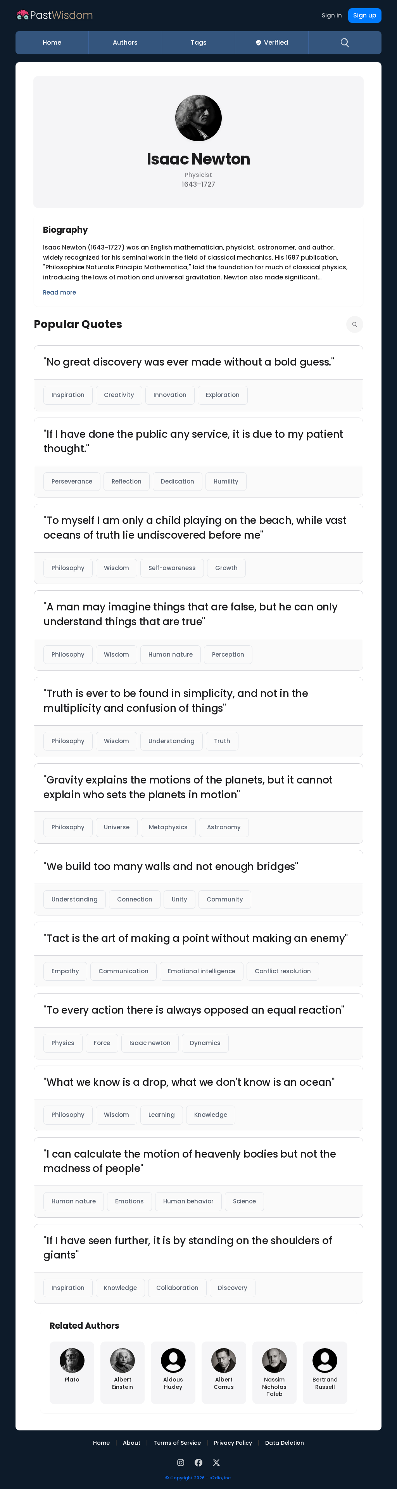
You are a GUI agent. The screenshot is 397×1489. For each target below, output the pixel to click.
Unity (179, 899)
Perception (228, 654)
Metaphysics (168, 827)
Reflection (127, 481)
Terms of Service (177, 1443)
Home (52, 42)
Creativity (119, 395)
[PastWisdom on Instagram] (182, 1462)
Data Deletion (284, 1443)
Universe (116, 827)
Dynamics (205, 1043)
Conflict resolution (283, 971)
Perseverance (72, 481)
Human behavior (188, 1201)
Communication (123, 971)
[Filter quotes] (354, 324)
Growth (226, 568)
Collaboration (177, 1288)
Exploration (223, 395)
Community (225, 899)
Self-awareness (172, 568)
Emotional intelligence (201, 971)
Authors (125, 42)
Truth (222, 741)
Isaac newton (150, 1043)
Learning (161, 1115)
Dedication (177, 481)
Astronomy (224, 827)
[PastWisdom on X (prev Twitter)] (216, 1462)
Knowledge (210, 1115)
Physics (63, 1043)
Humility (226, 481)
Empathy (65, 971)
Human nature (170, 654)
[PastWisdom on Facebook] (200, 1462)
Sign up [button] (364, 15)
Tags (199, 42)
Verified (276, 42)
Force (102, 1043)
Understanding (171, 741)
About (131, 1443)
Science (244, 1201)
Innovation (170, 395)
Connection (134, 899)
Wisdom (116, 568)
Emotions (129, 1201)
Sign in (332, 15)
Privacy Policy (233, 1443)
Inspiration (68, 395)
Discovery (232, 1288)
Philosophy (68, 568)
